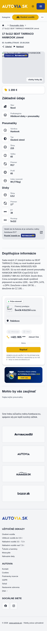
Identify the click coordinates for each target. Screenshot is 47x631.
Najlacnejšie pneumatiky (12, 397)
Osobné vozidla (8, 534)
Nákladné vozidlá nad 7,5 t (13, 545)
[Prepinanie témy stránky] (32, 6)
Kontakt (5, 569)
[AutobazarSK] (23, 473)
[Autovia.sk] (23, 454)
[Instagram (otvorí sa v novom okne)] (13, 605)
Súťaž (4, 584)
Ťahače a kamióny (9, 549)
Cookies (5, 573)
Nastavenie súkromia (10, 587)
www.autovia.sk (15, 623)
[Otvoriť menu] (41, 6)
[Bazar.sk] (23, 493)
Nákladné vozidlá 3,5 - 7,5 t (13, 542)
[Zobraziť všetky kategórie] (42, 17)
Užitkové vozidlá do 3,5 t (12, 538)
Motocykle (6, 553)
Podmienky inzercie (10, 576)
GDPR (4, 580)
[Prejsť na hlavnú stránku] (15, 6)
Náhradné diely (8, 556)
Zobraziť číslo (34, 337)
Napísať (24, 349)
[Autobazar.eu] (23, 434)
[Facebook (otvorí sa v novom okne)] (5, 605)
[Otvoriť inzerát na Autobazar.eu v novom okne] (41, 232)
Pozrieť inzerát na (12, 235)
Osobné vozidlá (27, 17)
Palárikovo (15, 321)
